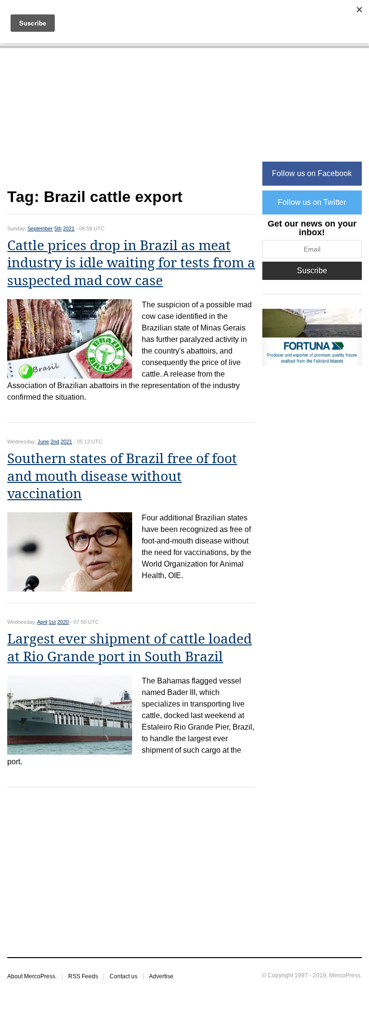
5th (58, 228)
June (43, 441)
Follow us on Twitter (312, 202)
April (42, 622)
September (40, 228)
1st (52, 622)
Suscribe (312, 270)
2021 (68, 228)
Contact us (123, 976)
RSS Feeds (83, 976)
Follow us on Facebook (312, 173)
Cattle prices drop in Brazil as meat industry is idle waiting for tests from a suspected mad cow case (131, 263)
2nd (54, 441)
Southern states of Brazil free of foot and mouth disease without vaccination (122, 476)
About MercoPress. (32, 976)
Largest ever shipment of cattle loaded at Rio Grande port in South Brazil (129, 648)
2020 (63, 622)
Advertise (161, 976)
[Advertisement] (131, 123)
